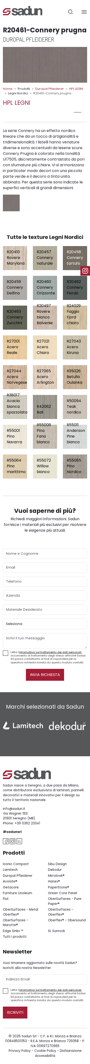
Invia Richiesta (45, 674)
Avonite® (10, 881)
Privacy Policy (20, 1051)
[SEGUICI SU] (85, 271)
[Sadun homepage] (22, 10)
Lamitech (10, 869)
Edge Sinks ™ (13, 931)
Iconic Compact (16, 864)
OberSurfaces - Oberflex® (60, 912)
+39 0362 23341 (27, 823)
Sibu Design (57, 864)
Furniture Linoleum (17, 893)
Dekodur (55, 869)
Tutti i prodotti (14, 936)
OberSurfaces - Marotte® (15, 922)
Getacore (11, 887)
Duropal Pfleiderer (49, 89)
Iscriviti (15, 1012)
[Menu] (84, 12)
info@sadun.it (14, 809)
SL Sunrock (56, 931)
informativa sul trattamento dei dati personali (50, 652)
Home (7, 89)
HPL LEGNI (76, 89)
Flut (6, 899)
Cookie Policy (45, 1051)
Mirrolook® (56, 875)
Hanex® (54, 881)
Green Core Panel (62, 893)
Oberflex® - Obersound (67, 920)
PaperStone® (58, 887)
